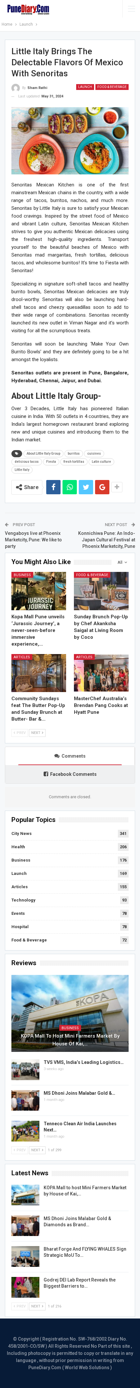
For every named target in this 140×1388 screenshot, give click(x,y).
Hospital (20, 926)
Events (18, 913)
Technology (23, 900)
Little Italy (22, 470)
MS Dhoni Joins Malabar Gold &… (79, 1093)
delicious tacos (27, 461)
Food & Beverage (112, 87)
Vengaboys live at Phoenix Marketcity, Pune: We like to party (33, 540)
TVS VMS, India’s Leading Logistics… (84, 1062)
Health (18, 846)
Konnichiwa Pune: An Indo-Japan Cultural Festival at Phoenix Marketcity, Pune (106, 540)
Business (22, 575)
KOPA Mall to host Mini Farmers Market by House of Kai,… (70, 1040)
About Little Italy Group (43, 453)
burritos (74, 453)
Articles (22, 657)
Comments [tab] (74, 756)
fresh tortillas (73, 461)
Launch (85, 87)
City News (21, 833)
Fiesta (51, 461)
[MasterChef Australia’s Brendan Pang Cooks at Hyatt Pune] (101, 673)
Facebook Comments (73, 774)
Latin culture (101, 461)
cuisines (94, 453)
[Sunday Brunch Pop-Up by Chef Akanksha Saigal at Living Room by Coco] (101, 591)
